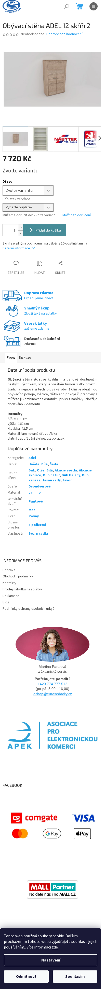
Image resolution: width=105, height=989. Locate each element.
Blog (6, 602)
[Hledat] (67, 6)
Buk (32, 470)
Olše (40, 470)
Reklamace (11, 596)
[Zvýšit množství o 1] (20, 227)
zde (55, 947)
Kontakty (9, 583)
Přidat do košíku (48, 230)
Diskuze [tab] (25, 357)
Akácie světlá (66, 470)
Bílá (44, 464)
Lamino (35, 492)
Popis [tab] (11, 357)
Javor (67, 480)
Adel (32, 457)
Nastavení (50, 960)
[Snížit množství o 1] (20, 233)
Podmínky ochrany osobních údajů (28, 608)
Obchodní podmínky (18, 576)
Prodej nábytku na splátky (22, 589)
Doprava (9, 570)
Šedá (54, 464)
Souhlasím (75, 976)
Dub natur (51, 475)
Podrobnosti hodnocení (64, 34)
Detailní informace (16, 248)
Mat (32, 510)
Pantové (36, 501)
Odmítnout (26, 976)
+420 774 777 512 (52, 684)
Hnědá (34, 464)
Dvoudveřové (40, 486)
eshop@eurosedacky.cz (52, 694)
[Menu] (93, 6)
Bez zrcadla (38, 533)
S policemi (37, 524)
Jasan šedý (51, 480)
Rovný (34, 516)
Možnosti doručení (76, 215)
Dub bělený (71, 475)
